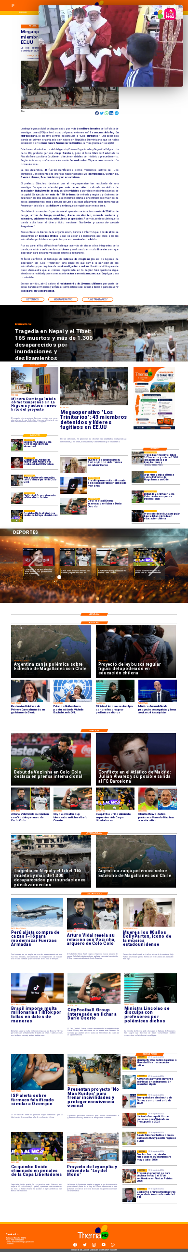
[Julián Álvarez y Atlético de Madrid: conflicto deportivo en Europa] (17, 462)
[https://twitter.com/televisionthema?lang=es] (85, 1246)
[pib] (129, 1194)
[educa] (138, 516)
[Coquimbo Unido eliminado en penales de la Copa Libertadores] (17, 516)
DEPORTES (30, 549)
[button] (32, 299)
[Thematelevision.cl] (13, 7)
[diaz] (129, 1063)
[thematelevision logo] (94, 1242)
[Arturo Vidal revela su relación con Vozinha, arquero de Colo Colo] (17, 480)
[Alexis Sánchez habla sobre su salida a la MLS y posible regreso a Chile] (129, 1138)
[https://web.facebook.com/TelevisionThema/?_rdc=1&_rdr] (75, 1246)
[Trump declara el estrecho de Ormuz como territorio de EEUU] (129, 1101)
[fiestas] (129, 1176)
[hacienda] (129, 1119)
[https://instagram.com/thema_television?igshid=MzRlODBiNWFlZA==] (94, 1246)
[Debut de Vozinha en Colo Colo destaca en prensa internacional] (138, 496)
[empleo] (129, 1157)
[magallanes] (138, 477)
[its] (129, 1081)
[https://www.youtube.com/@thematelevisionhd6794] (103, 1246)
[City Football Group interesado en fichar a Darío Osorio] (17, 498)
